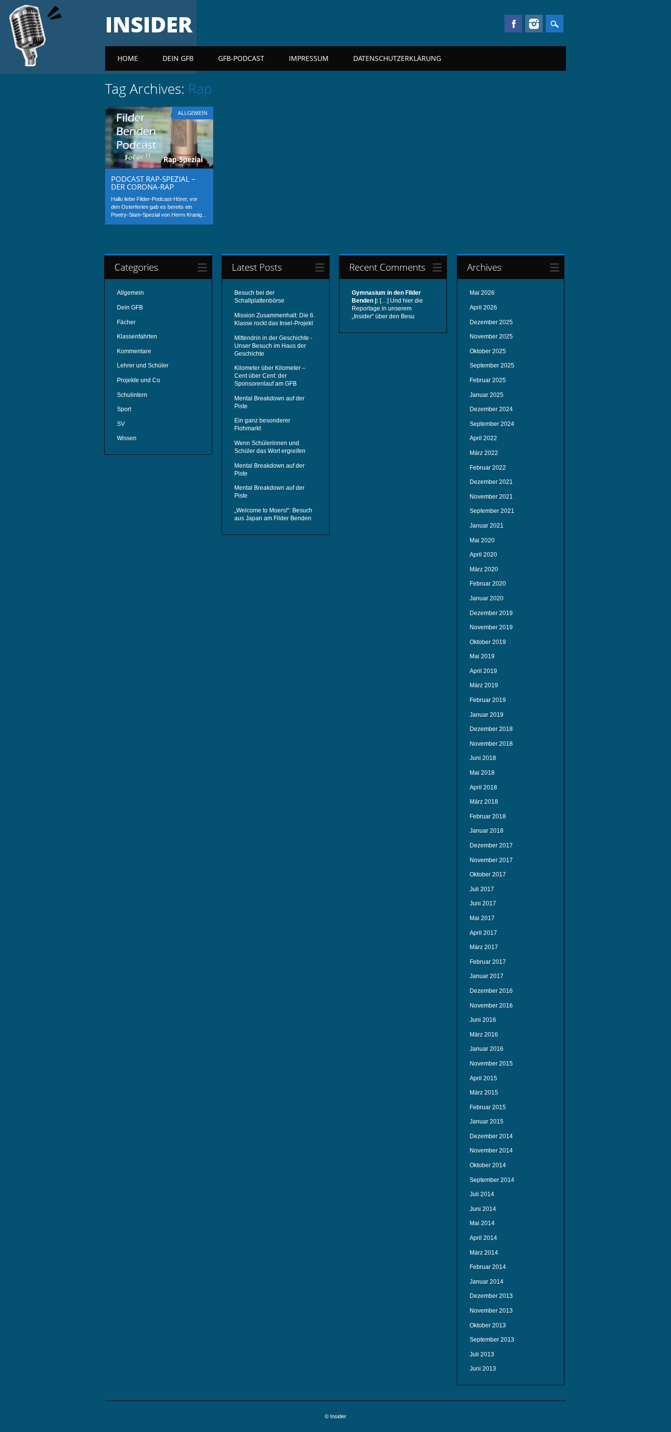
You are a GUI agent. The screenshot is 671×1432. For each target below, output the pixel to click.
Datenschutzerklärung (397, 58)
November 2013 (491, 1310)
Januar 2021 (486, 525)
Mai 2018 (482, 772)
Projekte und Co (138, 380)
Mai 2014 (482, 1223)
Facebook (513, 23)
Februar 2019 (488, 700)
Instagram (534, 23)
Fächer (126, 322)
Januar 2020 (486, 598)
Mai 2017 (482, 918)
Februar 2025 (488, 380)
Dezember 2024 (491, 409)
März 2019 (484, 685)
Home (127, 58)
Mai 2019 (482, 656)
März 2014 (484, 1252)
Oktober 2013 (488, 1325)
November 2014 (491, 1150)
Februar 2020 (488, 583)
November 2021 (491, 496)
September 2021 (492, 510)
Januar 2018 (486, 830)
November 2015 (491, 1063)
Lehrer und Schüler (142, 365)
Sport (124, 409)
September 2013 (492, 1339)
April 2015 (483, 1078)
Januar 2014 (486, 1281)
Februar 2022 (488, 467)
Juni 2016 (483, 1019)
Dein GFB (178, 58)
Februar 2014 (488, 1267)
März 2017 (484, 947)
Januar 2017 (486, 976)
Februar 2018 (488, 816)
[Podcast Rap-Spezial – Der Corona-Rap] (159, 166)
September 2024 (492, 424)
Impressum (309, 58)
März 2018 (484, 801)
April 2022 (483, 438)
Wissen (127, 438)
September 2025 (492, 365)
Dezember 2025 (491, 322)
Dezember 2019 (491, 613)
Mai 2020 (482, 540)
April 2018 (483, 787)
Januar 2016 (486, 1048)
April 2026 (483, 307)
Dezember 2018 (491, 729)
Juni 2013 (483, 1368)
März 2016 (484, 1034)
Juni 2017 (483, 903)
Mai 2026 (482, 292)
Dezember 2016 (491, 990)
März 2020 (484, 569)
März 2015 (484, 1092)
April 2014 (483, 1238)
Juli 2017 (482, 889)
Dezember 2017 (491, 845)
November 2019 (491, 627)
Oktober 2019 (488, 642)
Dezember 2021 (491, 481)
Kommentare (134, 351)
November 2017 (491, 860)
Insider (149, 24)
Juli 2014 (482, 1194)
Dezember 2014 (491, 1136)
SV (121, 424)
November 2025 (491, 336)
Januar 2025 (486, 395)
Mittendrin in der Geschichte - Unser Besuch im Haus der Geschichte (273, 346)
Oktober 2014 (488, 1165)
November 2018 (491, 743)
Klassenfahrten (137, 336)
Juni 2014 (483, 1209)
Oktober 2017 (488, 874)
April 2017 (483, 932)
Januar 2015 (486, 1121)
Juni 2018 (483, 758)
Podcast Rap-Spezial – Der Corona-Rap (153, 183)
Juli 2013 (482, 1354)
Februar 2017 (488, 961)
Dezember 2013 (491, 1295)
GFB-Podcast (241, 58)
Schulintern (132, 395)
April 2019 (483, 671)
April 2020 (483, 554)
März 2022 (484, 452)
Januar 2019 (486, 714)
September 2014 (492, 1180)
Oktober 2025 (488, 351)
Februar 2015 (488, 1107)
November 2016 (491, 1005)
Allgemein (192, 112)
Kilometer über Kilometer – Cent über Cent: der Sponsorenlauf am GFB (270, 376)
